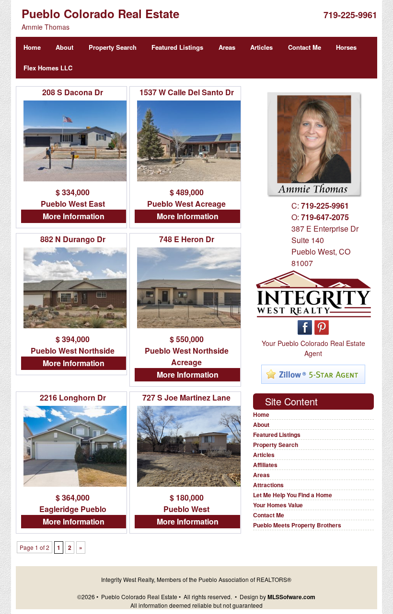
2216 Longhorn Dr (73, 397)
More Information (73, 216)
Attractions (268, 484)
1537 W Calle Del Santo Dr (186, 92)
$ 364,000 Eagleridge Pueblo (72, 503)
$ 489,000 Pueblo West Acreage (186, 198)
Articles (261, 47)
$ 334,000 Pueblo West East (73, 198)
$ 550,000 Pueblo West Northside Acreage (187, 351)
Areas (227, 47)
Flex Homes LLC (47, 67)
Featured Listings (177, 47)
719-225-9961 (350, 15)
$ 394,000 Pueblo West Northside (73, 345)
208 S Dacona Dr (72, 92)
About (64, 47)
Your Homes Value (278, 505)
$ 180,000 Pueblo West (186, 503)
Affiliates (265, 464)
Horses (346, 47)
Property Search (113, 47)
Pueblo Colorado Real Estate (100, 13)
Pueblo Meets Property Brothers (297, 525)
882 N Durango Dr (72, 239)
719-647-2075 (325, 217)
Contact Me (304, 47)
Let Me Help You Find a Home (292, 495)
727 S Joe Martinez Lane (186, 397)
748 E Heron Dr (186, 239)
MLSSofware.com (291, 596)
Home (32, 47)
